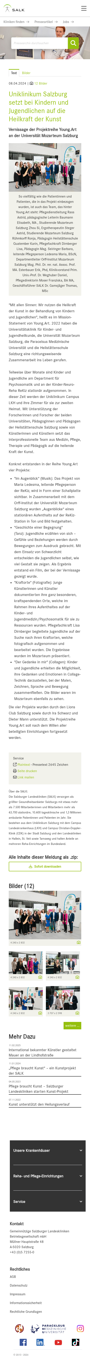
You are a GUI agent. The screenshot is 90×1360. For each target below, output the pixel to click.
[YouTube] (58, 1342)
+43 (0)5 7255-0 (22, 1252)
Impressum (17, 1294)
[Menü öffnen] (81, 69)
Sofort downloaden (47, 866)
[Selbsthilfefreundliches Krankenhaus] (19, 1328)
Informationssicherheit (26, 1303)
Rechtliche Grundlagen (26, 1312)
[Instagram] (80, 1328)
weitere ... (72, 1026)
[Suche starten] (73, 43)
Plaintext (23, 765)
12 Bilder (40, 83)
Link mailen (25, 777)
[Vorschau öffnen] (45, 167)
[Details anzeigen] (77, 942)
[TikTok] (75, 1342)
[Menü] (84, 8)
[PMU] (50, 1329)
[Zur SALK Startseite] (13, 8)
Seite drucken (27, 771)
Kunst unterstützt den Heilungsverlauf (39, 1104)
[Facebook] (23, 1342)
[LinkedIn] (40, 1342)
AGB (13, 1277)
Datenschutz (18, 1285)
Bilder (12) (21, 885)
